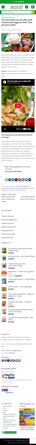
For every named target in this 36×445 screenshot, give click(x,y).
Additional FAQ (7, 422)
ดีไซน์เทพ (25, 442)
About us (5, 410)
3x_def (19, 30)
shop (2, 346)
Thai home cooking (7, 17)
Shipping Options (7, 230)
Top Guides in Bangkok (9, 424)
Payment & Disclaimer (9, 420)
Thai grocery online (7, 190)
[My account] (26, 7)
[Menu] (3, 7)
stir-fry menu (10, 188)
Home (5, 408)
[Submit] (33, 12)
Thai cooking (18, 188)
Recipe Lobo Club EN (8, 227)
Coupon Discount (7, 216)
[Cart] (33, 7)
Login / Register (7, 406)
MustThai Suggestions (9, 220)
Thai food (31, 188)
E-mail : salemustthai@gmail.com (11, 351)
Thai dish (25, 188)
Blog (4, 412)
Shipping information (9, 414)
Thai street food (7, 238)
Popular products (7, 223)
